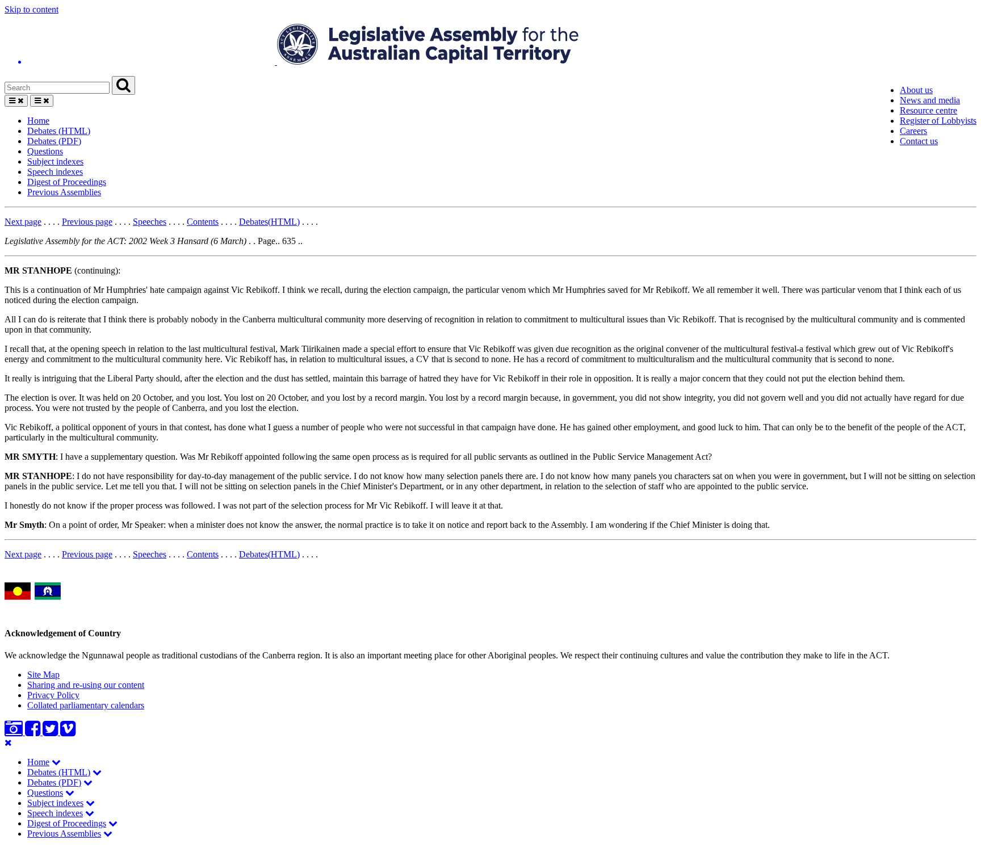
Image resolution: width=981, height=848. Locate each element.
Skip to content (31, 9)
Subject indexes (55, 161)
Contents (203, 221)
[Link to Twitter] (51, 732)
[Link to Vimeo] (68, 732)
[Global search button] (123, 85)
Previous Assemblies (64, 192)
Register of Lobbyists (938, 120)
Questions (45, 151)
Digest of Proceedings (66, 182)
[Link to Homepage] (490, 45)
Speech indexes (55, 172)
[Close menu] (8, 743)
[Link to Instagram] (15, 732)
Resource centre (928, 110)
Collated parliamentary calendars (85, 705)
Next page (23, 221)
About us (916, 90)
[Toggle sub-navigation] (56, 762)
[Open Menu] (16, 101)
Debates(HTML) (269, 221)
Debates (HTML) (58, 131)
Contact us (919, 141)
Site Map (43, 674)
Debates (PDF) (54, 141)
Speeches (149, 221)
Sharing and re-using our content (85, 685)
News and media (930, 100)
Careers (913, 131)
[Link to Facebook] (34, 732)
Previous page (87, 221)
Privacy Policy (53, 695)
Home (38, 120)
